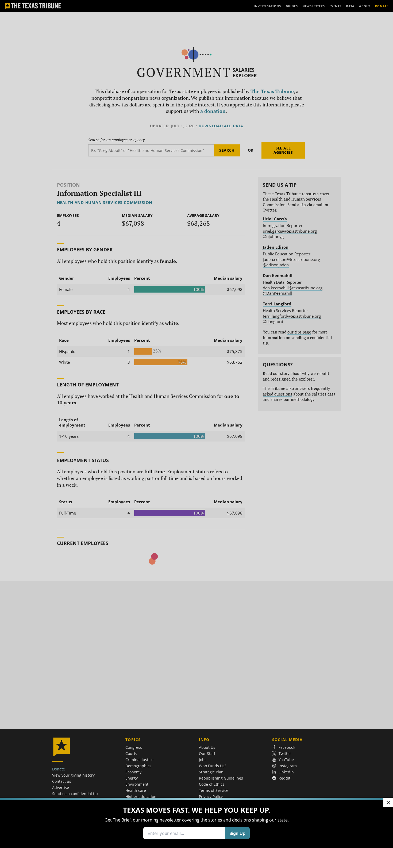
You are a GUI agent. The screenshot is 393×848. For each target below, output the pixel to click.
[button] (196, 424)
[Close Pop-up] (388, 802)
